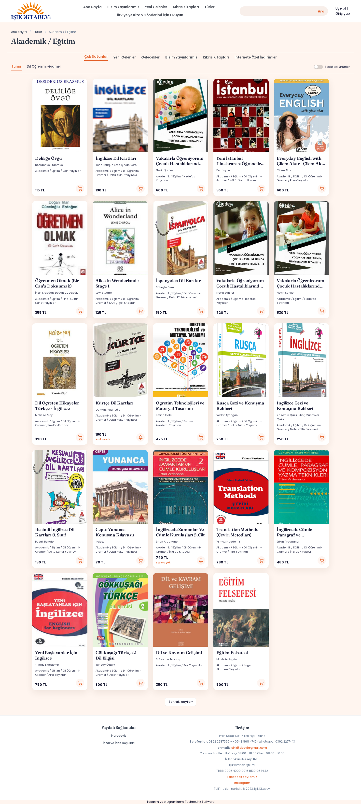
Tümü (16, 66)
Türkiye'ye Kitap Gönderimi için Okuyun (149, 15)
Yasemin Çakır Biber (291, 415)
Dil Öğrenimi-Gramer (44, 66)
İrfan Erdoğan (44, 293)
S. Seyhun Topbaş (168, 659)
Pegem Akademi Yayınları (174, 423)
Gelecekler (150, 57)
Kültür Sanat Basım (243, 180)
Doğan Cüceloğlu (67, 293)
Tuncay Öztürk (105, 665)
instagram (242, 783)
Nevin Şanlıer (165, 170)
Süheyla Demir (166, 287)
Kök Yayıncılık (192, 665)
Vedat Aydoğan (227, 415)
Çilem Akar (284, 170)
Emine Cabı (164, 415)
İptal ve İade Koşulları (119, 743)
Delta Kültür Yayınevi (123, 175)
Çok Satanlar (96, 56)
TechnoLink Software (199, 802)
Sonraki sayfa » (180, 702)
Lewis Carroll (104, 293)
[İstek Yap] (140, 437)
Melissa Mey (44, 415)
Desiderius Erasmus (49, 165)
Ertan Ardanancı (167, 542)
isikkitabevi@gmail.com (249, 748)
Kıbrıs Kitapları (216, 57)
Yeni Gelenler (124, 57)
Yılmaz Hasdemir (228, 542)
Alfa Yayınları (239, 552)
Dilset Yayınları (119, 675)
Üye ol (340, 8)
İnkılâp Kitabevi (58, 425)
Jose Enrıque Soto (108, 165)
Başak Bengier (45, 542)
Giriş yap (342, 13)
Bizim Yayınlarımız (181, 57)
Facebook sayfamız (242, 777)
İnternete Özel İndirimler (256, 57)
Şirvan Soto (129, 165)
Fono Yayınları (299, 180)
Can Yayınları (72, 171)
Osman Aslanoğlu (108, 410)
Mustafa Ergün (226, 659)
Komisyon (223, 170)
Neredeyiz (118, 735)
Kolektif (101, 542)
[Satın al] (80, 189)
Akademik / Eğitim (47, 171)
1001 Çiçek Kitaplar (122, 303)
